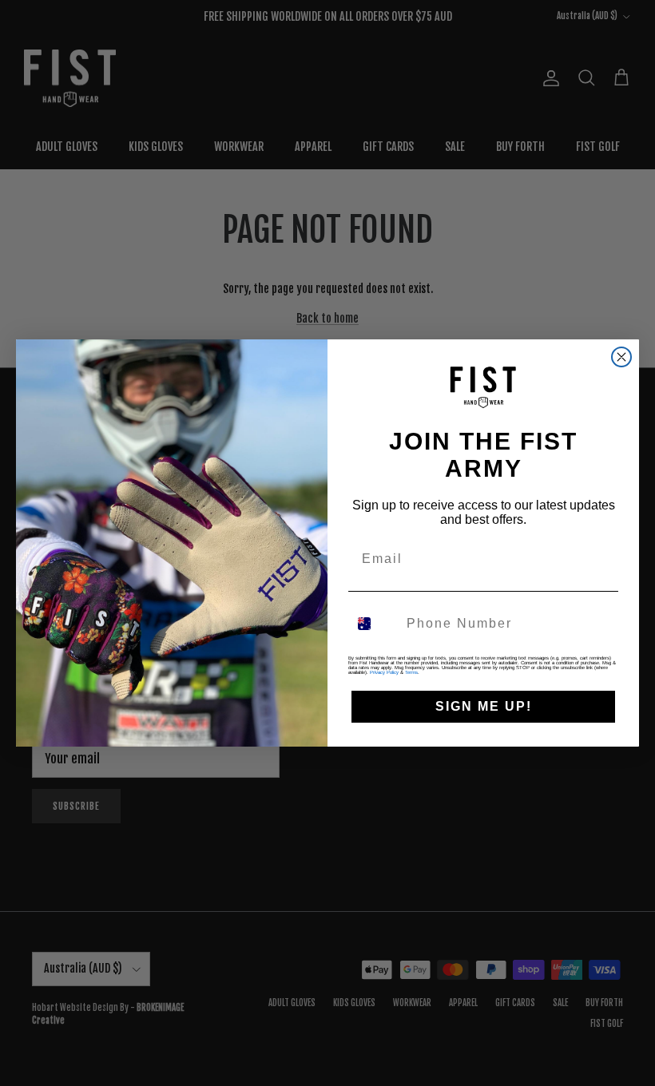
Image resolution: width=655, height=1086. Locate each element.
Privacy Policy (384, 672)
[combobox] (374, 623)
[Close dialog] (621, 357)
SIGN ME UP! (483, 706)
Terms (411, 672)
